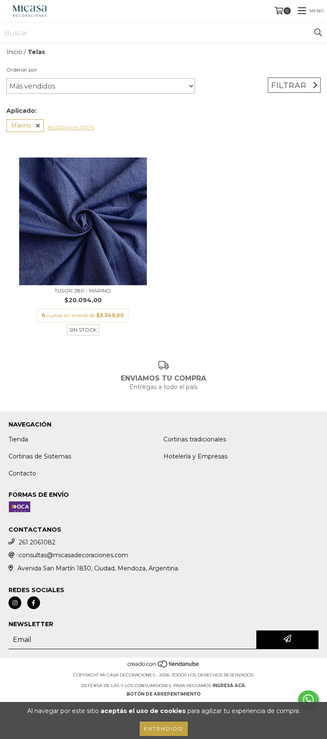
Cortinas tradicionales (195, 439)
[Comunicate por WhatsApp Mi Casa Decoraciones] (308, 699)
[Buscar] (318, 32)
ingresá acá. (229, 685)
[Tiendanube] (163, 666)
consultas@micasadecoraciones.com (73, 555)
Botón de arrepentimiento (163, 694)
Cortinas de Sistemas (40, 456)
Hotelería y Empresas (195, 456)
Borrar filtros (71, 127)
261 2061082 (37, 542)
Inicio (14, 52)
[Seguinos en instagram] (15, 602)
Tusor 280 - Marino (82, 290)
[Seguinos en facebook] (33, 602)
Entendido (164, 728)
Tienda (18, 439)
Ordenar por (21, 69)
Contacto (22, 473)
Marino (21, 125)
